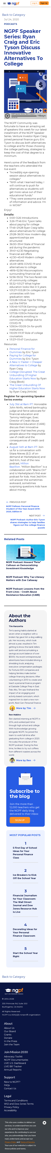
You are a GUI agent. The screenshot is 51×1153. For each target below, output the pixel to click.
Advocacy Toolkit (13, 1056)
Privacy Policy (11, 1107)
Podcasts (10, 24)
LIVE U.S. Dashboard (15, 1063)
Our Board (10, 1031)
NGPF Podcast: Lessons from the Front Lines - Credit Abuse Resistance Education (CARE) (25, 592)
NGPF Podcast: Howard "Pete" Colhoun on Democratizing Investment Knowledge (23, 565)
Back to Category (13, 14)
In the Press (10, 1041)
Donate (8, 1038)
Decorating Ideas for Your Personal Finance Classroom (25, 932)
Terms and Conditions (16, 1100)
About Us (9, 1028)
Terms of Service (27, 1142)
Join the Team (11, 1044)
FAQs (7, 1085)
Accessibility (10, 1110)
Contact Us (10, 1088)
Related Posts (14, 539)
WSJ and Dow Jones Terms (18, 1104)
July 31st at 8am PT (21, 404)
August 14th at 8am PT (23, 447)
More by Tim (24, 708)
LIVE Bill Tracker (13, 1066)
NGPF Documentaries (16, 1060)
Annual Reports (12, 1069)
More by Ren (24, 760)
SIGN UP (19, 820)
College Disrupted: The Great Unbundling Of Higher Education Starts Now (27, 375)
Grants (7, 1034)
